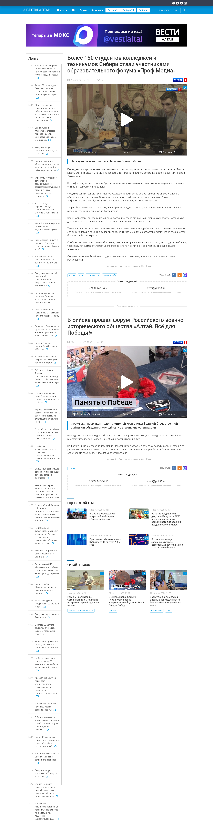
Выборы (143, 10)
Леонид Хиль (89, 152)
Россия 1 (113, 10)
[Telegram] (181, 3)
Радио (83, 10)
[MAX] (185, 3)
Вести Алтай (169, 152)
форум (72, 275)
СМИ (81, 275)
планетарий (156, 611)
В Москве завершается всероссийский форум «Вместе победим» (102, 516)
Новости (62, 10)
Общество (128, 152)
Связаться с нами (168, 10)
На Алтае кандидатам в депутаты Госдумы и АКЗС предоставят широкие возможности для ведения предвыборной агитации (166, 519)
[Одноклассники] (177, 3)
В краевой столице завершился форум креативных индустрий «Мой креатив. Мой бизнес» (167, 543)
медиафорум (93, 275)
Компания (97, 10)
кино (168, 611)
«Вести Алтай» (109, 275)
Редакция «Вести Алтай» (89, 414)
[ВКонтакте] (173, 3)
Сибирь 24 (128, 10)
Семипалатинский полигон (81, 611)
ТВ (73, 10)
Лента (33, 59)
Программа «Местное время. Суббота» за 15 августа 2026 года (105, 542)
